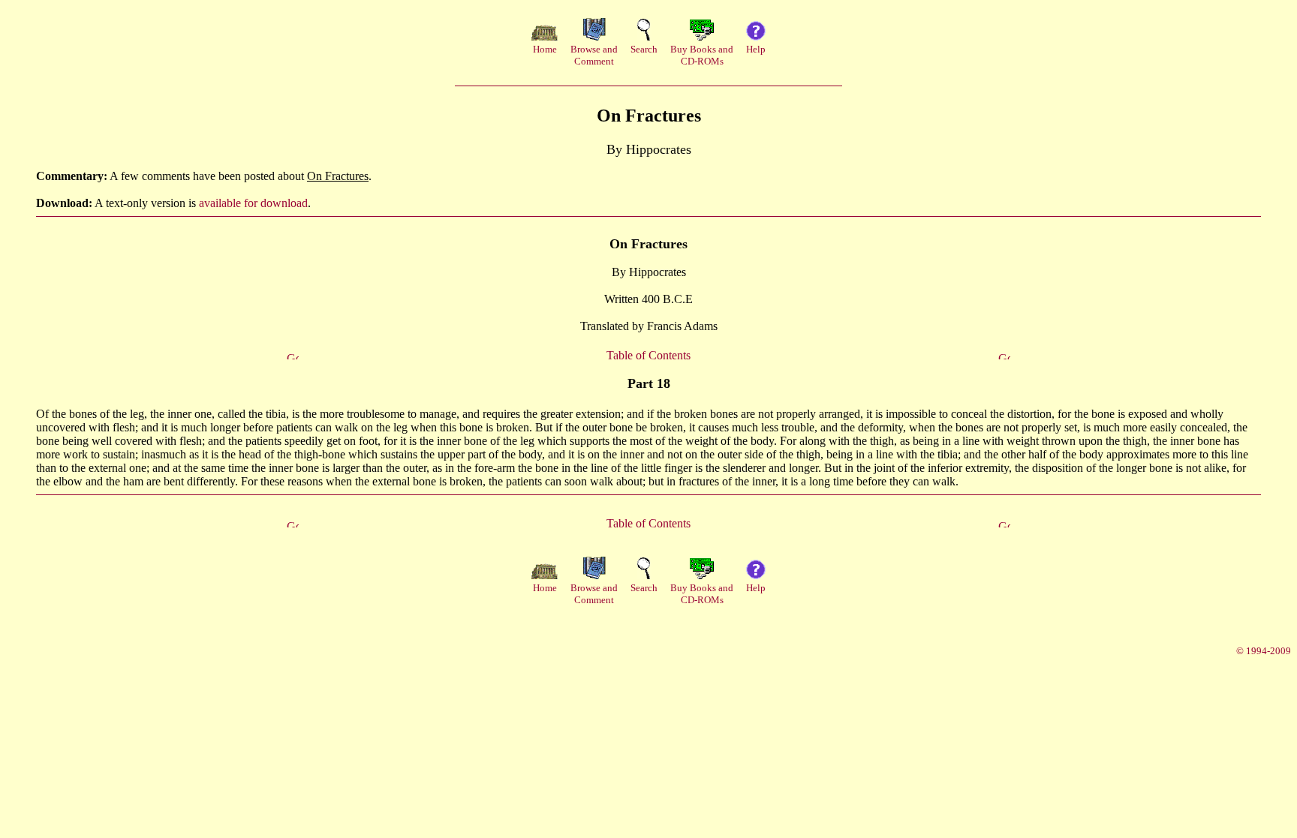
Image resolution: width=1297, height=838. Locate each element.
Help (756, 49)
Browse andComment (594, 55)
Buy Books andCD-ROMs (701, 55)
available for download (253, 203)
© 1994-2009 (1263, 650)
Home (545, 49)
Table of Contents (648, 355)
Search (644, 49)
